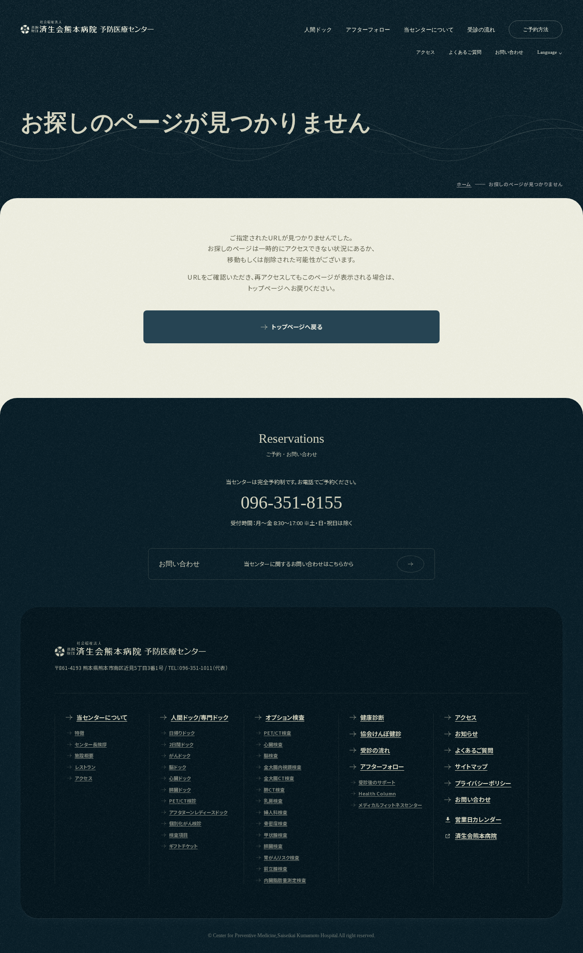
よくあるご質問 (465, 52)
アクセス (425, 52)
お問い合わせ (509, 52)
